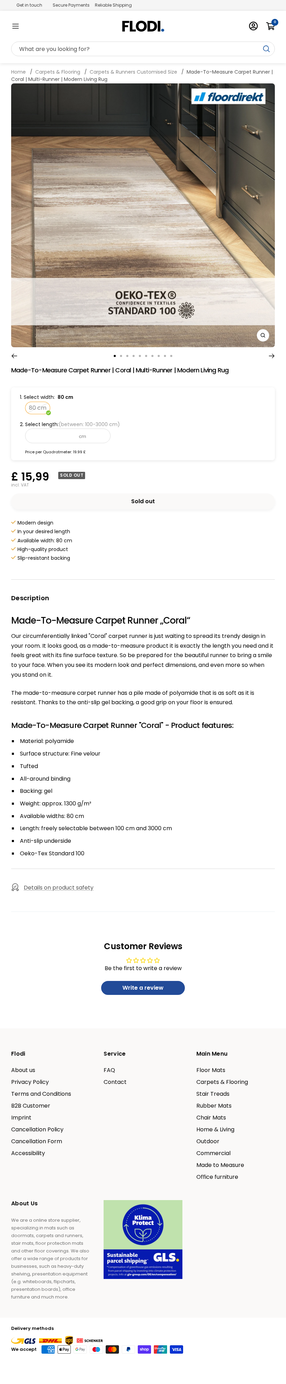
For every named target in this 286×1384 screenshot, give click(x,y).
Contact (115, 1082)
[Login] (253, 26)
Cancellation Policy (37, 1129)
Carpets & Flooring (57, 71)
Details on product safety (58, 888)
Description (30, 598)
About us (23, 1070)
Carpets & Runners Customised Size (133, 71)
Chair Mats (211, 1118)
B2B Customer (30, 1106)
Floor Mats (210, 1070)
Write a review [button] (143, 988)
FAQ (109, 1070)
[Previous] (14, 356)
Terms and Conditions (41, 1094)
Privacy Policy (30, 1082)
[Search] (143, 49)
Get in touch (29, 5)
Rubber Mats (214, 1106)
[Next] (272, 356)
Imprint (21, 1118)
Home (19, 71)
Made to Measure (220, 1165)
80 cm (37, 408)
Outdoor (207, 1141)
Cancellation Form (36, 1141)
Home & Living (215, 1129)
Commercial (213, 1153)
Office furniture (217, 1177)
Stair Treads (212, 1094)
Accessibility (28, 1153)
